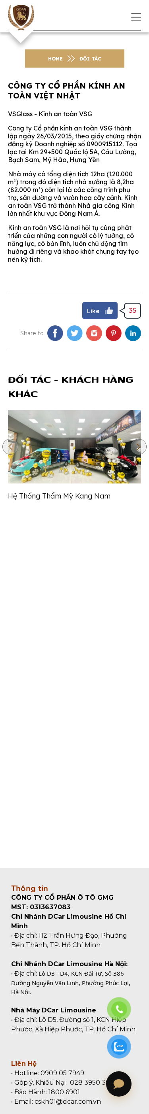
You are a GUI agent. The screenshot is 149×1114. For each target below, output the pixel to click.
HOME (55, 59)
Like (93, 311)
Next (139, 447)
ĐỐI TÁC (90, 59)
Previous (10, 447)
